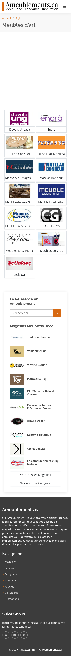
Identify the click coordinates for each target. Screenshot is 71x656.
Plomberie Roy (36, 379)
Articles (9, 586)
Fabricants (11, 568)
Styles (19, 18)
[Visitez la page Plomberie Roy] (18, 379)
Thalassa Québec (38, 337)
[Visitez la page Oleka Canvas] (18, 449)
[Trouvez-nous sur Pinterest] (24, 635)
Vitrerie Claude (37, 365)
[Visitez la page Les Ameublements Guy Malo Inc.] (18, 463)
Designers (11, 574)
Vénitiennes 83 (36, 351)
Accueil (6, 18)
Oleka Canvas (36, 448)
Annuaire (10, 580)
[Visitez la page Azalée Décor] (18, 421)
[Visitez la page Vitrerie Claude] (18, 365)
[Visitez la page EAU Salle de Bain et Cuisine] (18, 393)
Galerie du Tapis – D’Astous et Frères (39, 407)
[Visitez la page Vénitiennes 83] (18, 351)
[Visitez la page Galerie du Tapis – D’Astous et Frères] (18, 407)
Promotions (12, 599)
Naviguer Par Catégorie (36, 483)
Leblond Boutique (39, 434)
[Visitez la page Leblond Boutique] (18, 435)
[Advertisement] (35, 70)
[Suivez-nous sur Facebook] (15, 635)
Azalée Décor (36, 420)
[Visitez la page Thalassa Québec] (18, 337)
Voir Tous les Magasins (35, 475)
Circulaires (11, 592)
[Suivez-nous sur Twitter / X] (5, 635)
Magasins (11, 562)
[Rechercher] (57, 313)
